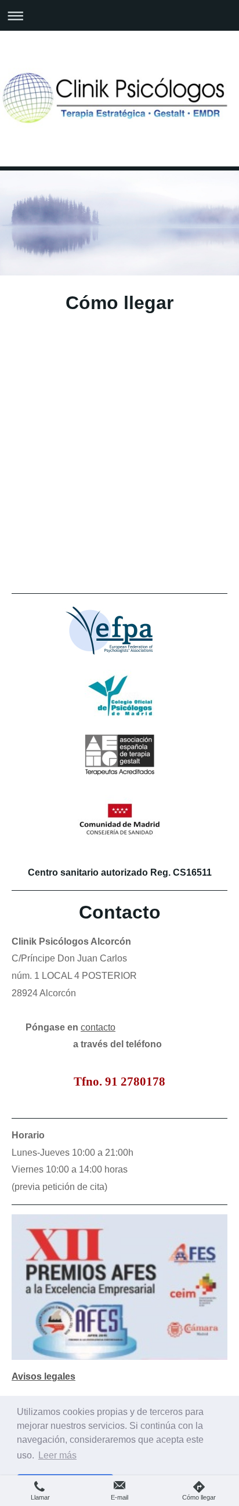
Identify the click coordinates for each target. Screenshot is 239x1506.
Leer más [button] (57, 1455)
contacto (98, 1027)
